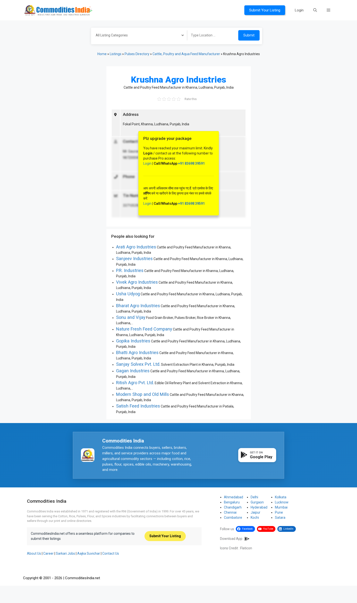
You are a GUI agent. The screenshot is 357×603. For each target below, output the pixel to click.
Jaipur (255, 512)
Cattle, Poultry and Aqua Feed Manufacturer (186, 54)
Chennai (230, 512)
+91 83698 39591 (191, 163)
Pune (279, 512)
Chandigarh (233, 507)
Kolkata (280, 497)
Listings (115, 54)
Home (102, 54)
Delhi (254, 497)
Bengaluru (232, 502)
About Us (34, 553)
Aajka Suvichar (88, 553)
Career (48, 553)
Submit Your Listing (264, 10)
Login (299, 10)
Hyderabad (259, 507)
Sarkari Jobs (65, 553)
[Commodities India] (58, 10)
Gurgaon (257, 502)
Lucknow (282, 502)
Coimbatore (233, 517)
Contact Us (110, 553)
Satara (280, 517)
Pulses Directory (137, 54)
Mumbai (281, 507)
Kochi (255, 517)
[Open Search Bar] (315, 10)
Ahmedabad (233, 497)
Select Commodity (137, 36)
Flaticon (246, 548)
